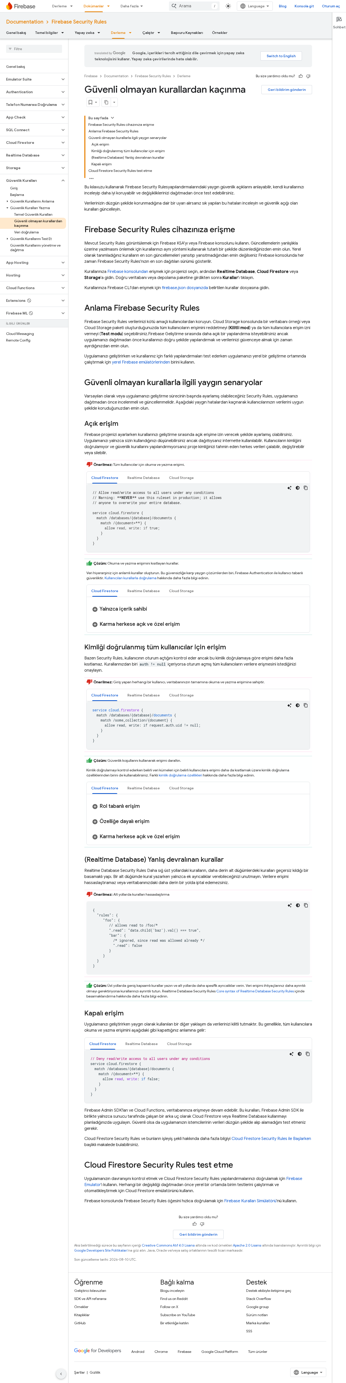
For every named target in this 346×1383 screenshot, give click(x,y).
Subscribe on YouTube (177, 1315)
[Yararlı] (300, 76)
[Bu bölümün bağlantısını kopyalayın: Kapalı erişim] (129, 1014)
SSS (249, 1331)
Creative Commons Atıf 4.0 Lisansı (168, 1245)
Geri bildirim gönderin (287, 89)
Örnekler (219, 32)
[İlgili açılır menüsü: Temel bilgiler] (64, 33)
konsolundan (127, 271)
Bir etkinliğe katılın (174, 1323)
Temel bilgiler (46, 32)
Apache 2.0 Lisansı (247, 1245)
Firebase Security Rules (79, 22)
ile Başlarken (271, 1138)
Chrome (161, 1351)
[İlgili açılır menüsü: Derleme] (73, 6)
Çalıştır (148, 32)
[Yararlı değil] (308, 76)
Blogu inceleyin (172, 1290)
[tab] (105, 478)
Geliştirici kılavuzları (90, 1290)
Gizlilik (95, 1372)
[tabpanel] (198, 518)
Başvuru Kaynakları (187, 32)
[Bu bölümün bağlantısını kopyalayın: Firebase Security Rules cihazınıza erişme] (240, 230)
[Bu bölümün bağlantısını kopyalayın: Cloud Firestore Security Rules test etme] (238, 1165)
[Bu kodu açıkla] (289, 488)
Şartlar (79, 1372)
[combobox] (194, 6)
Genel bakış (16, 32)
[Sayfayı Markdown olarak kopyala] (106, 102)
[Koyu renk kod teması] (298, 488)
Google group (257, 1307)
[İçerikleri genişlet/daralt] (112, 118)
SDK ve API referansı (90, 1298)
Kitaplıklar (82, 1315)
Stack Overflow (258, 1298)
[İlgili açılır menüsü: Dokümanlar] (110, 6)
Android (137, 1351)
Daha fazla (130, 6)
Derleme (59, 6)
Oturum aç (331, 6)
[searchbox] (34, 49)
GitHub (80, 1323)
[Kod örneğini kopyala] (306, 488)
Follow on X (169, 1307)
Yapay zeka (84, 32)
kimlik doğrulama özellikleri (180, 775)
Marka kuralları (258, 1323)
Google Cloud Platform (219, 1351)
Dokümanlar (94, 6)
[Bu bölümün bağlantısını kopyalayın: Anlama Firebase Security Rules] (205, 309)
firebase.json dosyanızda (185, 287)
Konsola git (304, 6)
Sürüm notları (257, 1315)
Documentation (24, 22)
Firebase (91, 76)
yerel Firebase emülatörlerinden (141, 362)
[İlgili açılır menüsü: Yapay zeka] (100, 33)
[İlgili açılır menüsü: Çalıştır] (160, 33)
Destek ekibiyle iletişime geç (268, 1290)
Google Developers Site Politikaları (100, 1250)
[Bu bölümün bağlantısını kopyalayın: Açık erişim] (123, 424)
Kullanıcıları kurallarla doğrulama (131, 578)
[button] (30, 79)
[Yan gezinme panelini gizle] (61, 1374)
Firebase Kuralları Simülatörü (250, 1201)
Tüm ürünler (257, 1351)
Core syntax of (255, 991)
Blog (282, 6)
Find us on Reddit (174, 1298)
